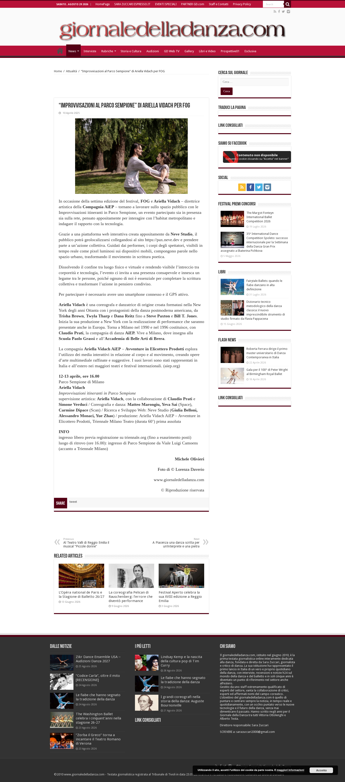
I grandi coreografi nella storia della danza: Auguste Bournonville (182, 701)
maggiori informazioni (290, 770)
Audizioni (152, 51)
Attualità (71, 71)
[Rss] (275, 11)
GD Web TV (171, 51)
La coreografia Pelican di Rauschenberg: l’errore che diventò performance (131, 596)
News (72, 51)
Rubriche (107, 51)
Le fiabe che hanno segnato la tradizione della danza (98, 697)
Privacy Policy (242, 4)
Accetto (321, 770)
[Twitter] (283, 11)
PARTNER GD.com (192, 4)
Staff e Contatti (218, 4)
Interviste (90, 51)
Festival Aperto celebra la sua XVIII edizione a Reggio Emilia (180, 596)
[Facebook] (279, 11)
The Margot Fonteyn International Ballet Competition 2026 (260, 217)
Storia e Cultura (131, 51)
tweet (73, 501)
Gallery (189, 51)
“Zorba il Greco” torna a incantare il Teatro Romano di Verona (98, 739)
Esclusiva (250, 51)
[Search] (287, 4)
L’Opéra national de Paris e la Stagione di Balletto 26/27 (81, 594)
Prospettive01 (230, 51)
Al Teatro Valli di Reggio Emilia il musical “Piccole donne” (86, 543)
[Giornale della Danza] (172, 27)
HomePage (103, 4)
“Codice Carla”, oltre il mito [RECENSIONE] (98, 678)
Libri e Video (207, 51)
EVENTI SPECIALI (165, 4)
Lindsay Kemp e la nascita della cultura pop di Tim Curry (181, 661)
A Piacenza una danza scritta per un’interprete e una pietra (176, 543)
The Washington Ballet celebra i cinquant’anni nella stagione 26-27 (98, 718)
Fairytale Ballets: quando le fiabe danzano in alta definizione (264, 285)
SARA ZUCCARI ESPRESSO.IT (132, 4)
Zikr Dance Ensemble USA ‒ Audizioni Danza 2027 (98, 659)
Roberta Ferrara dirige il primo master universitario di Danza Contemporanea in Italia (267, 353)
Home (58, 71)
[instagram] (288, 11)
